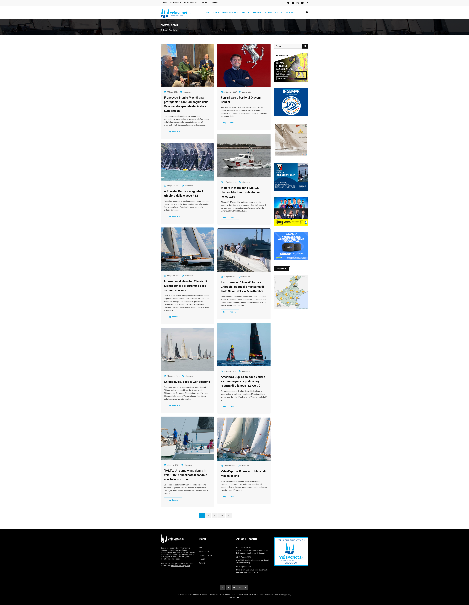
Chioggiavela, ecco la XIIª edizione (187, 381)
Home (164, 3)
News (207, 12)
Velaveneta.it (175, 3)
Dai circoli (257, 12)
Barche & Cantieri (230, 12)
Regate (216, 12)
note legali (176, 559)
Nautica (245, 12)
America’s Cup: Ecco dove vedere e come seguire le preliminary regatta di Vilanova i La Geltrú (243, 381)
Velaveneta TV (271, 12)
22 (222, 515)
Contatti (214, 3)
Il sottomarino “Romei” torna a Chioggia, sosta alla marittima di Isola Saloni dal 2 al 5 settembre (242, 287)
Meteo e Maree (288, 12)
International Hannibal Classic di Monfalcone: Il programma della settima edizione (185, 286)
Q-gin (238, 597)
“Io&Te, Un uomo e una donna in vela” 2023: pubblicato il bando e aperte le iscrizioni (185, 475)
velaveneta (187, 92)
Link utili (204, 3)
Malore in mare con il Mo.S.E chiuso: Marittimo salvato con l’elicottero (241, 192)
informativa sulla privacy (180, 566)
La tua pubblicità (190, 3)
